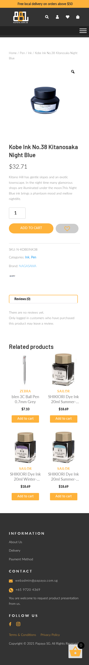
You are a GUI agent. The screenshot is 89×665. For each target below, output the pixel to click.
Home (13, 53)
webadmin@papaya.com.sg (36, 580)
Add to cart (31, 228)
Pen (22, 53)
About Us (15, 542)
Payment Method (21, 559)
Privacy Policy (50, 635)
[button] (67, 228)
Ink (30, 53)
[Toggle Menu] (83, 30)
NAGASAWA (27, 266)
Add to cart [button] (25, 418)
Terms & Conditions (22, 635)
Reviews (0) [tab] (22, 299)
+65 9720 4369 (28, 589)
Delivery (14, 550)
